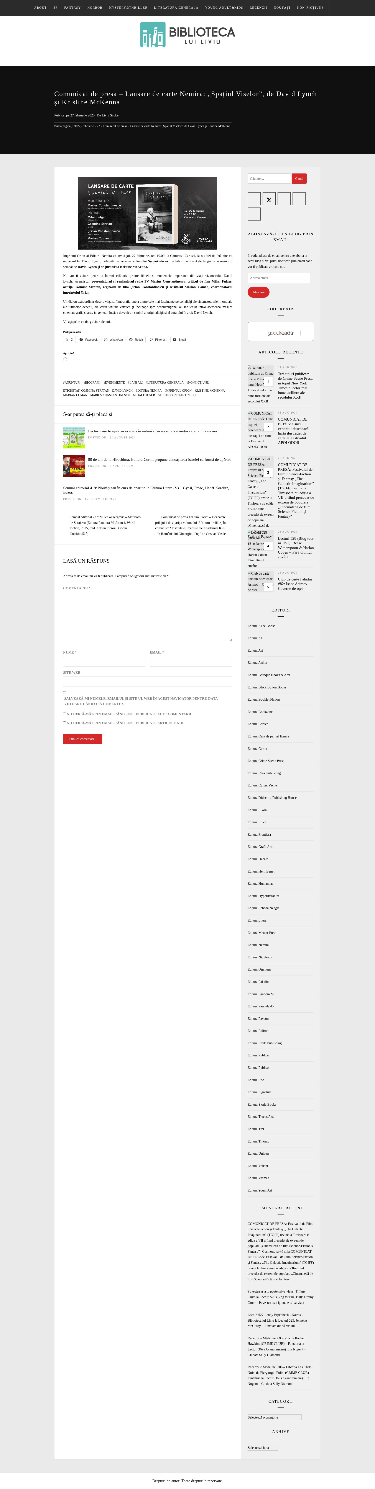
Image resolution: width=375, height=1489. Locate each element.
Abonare (259, 292)
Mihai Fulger (144, 395)
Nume (70, 652)
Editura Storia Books (262, 1104)
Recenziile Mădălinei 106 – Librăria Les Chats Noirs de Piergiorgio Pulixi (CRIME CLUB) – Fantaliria (279, 1372)
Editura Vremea (258, 1178)
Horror (94, 7)
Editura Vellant (258, 1166)
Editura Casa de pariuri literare (268, 736)
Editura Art (255, 650)
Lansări (136, 382)
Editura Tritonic (258, 1141)
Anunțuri (73, 382)
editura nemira (149, 390)
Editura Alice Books (261, 626)
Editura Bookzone (260, 712)
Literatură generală (176, 7)
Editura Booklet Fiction (264, 699)
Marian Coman (75, 395)
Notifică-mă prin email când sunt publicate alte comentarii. (129, 714)
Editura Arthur (257, 662)
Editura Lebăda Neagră (264, 908)
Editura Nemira (258, 945)
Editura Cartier (258, 724)
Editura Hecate (258, 859)
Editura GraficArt (260, 846)
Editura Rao (256, 1080)
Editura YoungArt (260, 1190)
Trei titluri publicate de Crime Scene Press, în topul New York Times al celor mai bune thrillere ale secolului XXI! (295, 385)
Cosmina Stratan (95, 390)
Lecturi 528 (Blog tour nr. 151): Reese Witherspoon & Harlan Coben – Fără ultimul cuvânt (296, 547)
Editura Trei (256, 1129)
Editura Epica (257, 822)
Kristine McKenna (210, 390)
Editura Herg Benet (261, 871)
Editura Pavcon (258, 1018)
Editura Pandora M (261, 994)
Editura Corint (257, 748)
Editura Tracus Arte (261, 1116)
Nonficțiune (198, 382)
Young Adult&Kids (224, 7)
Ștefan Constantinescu (177, 395)
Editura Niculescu (260, 957)
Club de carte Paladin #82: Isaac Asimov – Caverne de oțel (295, 584)
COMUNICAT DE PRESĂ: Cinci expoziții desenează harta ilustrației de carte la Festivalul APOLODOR (293, 431)
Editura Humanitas (260, 883)
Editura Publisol (259, 1067)
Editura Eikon (257, 810)
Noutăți (282, 7)
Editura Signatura (259, 1092)
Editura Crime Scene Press (266, 761)
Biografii (92, 382)
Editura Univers (258, 1153)
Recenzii (258, 7)
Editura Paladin (258, 982)
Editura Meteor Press (262, 933)
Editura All (255, 638)
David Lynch (122, 390)
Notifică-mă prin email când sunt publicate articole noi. (125, 723)
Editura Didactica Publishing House (272, 797)
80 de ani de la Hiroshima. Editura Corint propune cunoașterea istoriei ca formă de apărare (159, 459)
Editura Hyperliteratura (263, 896)
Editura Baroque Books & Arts (269, 675)
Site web (71, 672)
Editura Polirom (258, 1031)
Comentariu (76, 588)
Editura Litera (257, 920)
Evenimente (115, 382)
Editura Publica (258, 1055)
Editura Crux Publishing (264, 773)
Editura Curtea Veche (262, 785)
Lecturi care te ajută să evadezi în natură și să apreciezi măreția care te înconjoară (152, 431)
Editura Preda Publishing (265, 1043)
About (40, 7)
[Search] (335, 8)
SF (55, 7)
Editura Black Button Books (267, 687)
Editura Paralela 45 (261, 1006)
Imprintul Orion (178, 390)
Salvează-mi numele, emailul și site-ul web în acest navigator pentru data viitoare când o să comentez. (141, 701)
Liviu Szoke (110, 115)
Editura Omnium (259, 969)
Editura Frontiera (259, 834)
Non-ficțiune (310, 7)
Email (157, 652)
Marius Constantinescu (110, 395)
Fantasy (72, 7)
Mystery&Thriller (128, 7)
